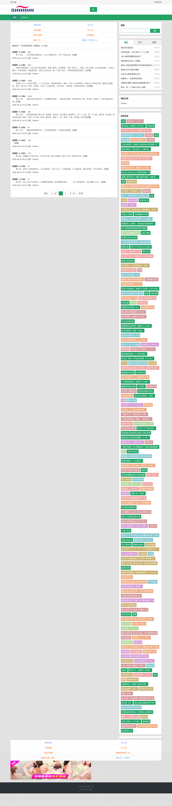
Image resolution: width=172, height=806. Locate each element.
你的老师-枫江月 (146, 689)
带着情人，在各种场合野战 (131, 78)
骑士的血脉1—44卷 (129, 298)
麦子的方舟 (147, 484)
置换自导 (150, 666)
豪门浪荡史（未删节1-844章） (134, 317)
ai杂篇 (124, 200)
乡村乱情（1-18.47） (149, 345)
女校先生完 (144, 200)
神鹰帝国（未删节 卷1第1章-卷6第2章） (138, 224)
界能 (123, 400)
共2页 (81, 193)
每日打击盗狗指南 (129, 605)
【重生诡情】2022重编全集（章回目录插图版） (140, 447)
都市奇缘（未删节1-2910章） (133, 126)
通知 (146, 293)
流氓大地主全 (127, 540)
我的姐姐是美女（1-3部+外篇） (134, 354)
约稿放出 (125, 493)
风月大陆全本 (132, 452)
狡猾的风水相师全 (129, 270)
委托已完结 (131, 400)
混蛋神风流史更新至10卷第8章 (134, 582)
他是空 (144, 470)
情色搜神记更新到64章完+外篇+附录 (136, 433)
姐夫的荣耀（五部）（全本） (133, 331)
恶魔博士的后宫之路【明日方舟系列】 (137, 158)
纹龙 (151, 196)
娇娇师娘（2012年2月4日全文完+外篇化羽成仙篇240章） (139, 154)
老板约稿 (148, 405)
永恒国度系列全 (147, 307)
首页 (14, 17)
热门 (140, 42)
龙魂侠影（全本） (129, 205)
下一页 (72, 193)
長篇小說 (138, 642)
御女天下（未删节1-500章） (140, 670)
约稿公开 (148, 442)
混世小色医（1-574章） (131, 721)
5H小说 (90, 30)
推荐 (154, 42)
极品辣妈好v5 (127, 642)
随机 (126, 42)
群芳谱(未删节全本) (145, 391)
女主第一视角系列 (129, 391)
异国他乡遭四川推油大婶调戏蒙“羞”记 (135, 83)
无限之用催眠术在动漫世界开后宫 (135, 656)
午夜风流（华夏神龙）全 (131, 191)
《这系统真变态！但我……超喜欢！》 (137, 419)
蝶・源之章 (126, 624)
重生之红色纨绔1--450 (130, 275)
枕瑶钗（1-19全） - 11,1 (22, 96)
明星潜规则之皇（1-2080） (132, 135)
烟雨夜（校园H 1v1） (90, 40)
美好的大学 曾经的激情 (130, 70)
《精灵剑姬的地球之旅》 (131, 596)
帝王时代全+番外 (128, 428)
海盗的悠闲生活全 (129, 726)
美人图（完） (127, 703)
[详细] (74, 55)
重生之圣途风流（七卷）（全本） (134, 526)
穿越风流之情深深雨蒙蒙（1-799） (135, 438)
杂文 (123, 452)
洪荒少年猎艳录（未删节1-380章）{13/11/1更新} (139, 289)
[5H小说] (23, 9)
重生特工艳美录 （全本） (144, 396)
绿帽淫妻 (125, 140)
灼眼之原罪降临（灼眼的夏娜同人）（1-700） (139, 572)
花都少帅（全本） (138, 493)
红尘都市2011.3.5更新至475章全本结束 (137, 256)
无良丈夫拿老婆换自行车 (130, 74)
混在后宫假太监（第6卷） (132, 586)
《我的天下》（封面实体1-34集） (134, 414)
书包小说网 (37, 35)
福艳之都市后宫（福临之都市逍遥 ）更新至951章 (139, 177)
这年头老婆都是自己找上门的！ (134, 521)
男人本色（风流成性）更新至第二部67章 (138, 698)
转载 (123, 679)
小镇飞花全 (126, 531)
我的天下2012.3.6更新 (130, 345)
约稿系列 (148, 135)
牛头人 (124, 363)
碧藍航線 (146, 721)
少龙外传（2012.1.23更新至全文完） (136, 131)
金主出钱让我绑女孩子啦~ (144, 703)
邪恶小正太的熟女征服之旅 (132, 293)
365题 (150, 554)
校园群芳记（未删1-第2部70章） (134, 684)
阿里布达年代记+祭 (129, 238)
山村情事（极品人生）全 (131, 484)
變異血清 (143, 717)
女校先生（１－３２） (141, 638)
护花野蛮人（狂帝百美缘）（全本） (135, 265)
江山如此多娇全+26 (129, 554)
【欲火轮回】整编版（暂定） (133, 666)
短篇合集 (125, 247)
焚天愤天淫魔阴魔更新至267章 (134, 498)
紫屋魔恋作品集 (128, 372)
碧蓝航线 (146, 191)
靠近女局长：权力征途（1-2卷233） (136, 149)
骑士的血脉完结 (128, 321)
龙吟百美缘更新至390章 (147, 726)
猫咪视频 (37, 25)
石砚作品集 (150, 545)
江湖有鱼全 (142, 303)
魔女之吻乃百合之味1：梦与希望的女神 (137, 591)
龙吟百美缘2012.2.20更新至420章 (135, 377)
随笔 (156, 135)
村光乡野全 (152, 582)
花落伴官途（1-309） (142, 675)
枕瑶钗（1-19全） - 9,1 (21, 52)
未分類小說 (140, 372)
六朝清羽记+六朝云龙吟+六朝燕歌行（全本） (139, 210)
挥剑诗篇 (125, 163)
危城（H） (37, 40)
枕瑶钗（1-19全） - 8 (20, 127)
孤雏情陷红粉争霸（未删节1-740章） (136, 326)
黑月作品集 (133, 200)
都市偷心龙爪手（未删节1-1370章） (136, 168)
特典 (139, 270)
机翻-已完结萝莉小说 (147, 298)
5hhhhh (25, 17)
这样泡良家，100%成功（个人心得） (135, 52)
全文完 (133, 303)
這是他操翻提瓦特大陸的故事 (133, 475)
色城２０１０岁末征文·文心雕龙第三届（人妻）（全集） (140, 535)
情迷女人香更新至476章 (131, 251)
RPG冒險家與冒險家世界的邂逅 (134, 228)
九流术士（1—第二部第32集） (134, 410)
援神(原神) (126, 568)
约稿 (123, 121)
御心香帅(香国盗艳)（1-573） (133, 312)
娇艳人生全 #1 (152, 475)
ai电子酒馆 (145, 233)
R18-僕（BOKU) (139, 624)
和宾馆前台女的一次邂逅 (130, 61)
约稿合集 (125, 303)
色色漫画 (37, 30)
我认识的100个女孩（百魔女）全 (135, 610)
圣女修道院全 (127, 396)
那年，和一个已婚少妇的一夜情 (133, 87)
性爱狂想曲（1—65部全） (132, 461)
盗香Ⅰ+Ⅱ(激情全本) (130, 717)
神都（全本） (127, 693)
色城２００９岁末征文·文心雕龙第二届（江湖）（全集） (140, 647)
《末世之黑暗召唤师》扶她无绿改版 (136, 242)
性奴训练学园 (138, 479)
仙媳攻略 (125, 652)
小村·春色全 (126, 545)
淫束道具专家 (127, 661)
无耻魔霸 (142, 554)
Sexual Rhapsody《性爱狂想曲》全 (136, 172)
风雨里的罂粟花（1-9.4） (132, 284)
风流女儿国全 (127, 214)
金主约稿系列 (136, 652)
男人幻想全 (126, 479)
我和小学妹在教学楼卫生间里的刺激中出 (137, 65)
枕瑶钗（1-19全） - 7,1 (21, 153)
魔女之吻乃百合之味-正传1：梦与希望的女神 (139, 633)
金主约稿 (152, 363)
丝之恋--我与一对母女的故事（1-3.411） (137, 358)
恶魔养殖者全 (132, 679)
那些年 (124, 670)
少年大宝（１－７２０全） (132, 405)
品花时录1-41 (127, 731)
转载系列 (125, 349)
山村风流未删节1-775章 (143, 424)
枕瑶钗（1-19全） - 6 (20, 166)
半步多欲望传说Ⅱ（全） (144, 661)
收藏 (134, 614)
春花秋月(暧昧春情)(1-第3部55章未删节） (138, 559)
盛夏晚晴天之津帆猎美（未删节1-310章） (138, 465)
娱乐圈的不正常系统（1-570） (143, 349)
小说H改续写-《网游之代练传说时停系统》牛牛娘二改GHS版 (139, 144)
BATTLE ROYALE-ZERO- (141, 247)
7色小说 (90, 25)
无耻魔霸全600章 (141, 214)
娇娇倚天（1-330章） (130, 489)
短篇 (123, 182)
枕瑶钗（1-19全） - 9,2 (21, 65)
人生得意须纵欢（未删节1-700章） (135, 382)
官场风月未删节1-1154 (130, 335)
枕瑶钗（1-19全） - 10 (21, 112)
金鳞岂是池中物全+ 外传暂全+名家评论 (137, 712)
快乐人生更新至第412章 (131, 517)
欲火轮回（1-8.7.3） (130, 628)
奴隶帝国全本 (127, 675)
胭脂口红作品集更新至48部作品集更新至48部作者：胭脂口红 (139, 186)
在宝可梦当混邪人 (138, 140)
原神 (155, 675)
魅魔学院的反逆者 (129, 386)
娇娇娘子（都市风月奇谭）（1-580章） (137, 219)
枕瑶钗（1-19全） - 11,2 (22, 81)
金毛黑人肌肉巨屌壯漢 (130, 470)
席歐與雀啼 (131, 182)
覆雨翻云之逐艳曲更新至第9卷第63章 (136, 456)
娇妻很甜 (90, 35)
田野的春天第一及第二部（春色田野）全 (137, 600)
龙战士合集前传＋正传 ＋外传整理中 (136, 503)
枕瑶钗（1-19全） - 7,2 (21, 140)
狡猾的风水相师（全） (130, 307)
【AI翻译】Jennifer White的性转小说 (136, 512)
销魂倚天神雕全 (147, 489)
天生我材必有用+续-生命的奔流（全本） (137, 619)
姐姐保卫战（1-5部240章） (132, 442)
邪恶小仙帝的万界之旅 (138, 363)
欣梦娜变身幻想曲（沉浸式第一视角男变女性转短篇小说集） (139, 368)
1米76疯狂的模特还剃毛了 (131, 56)
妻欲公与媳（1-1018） (143, 540)
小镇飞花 (152, 526)
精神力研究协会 (128, 261)
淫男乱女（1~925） (135, 121)
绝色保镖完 (126, 638)
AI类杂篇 (154, 293)
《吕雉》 (141, 386)
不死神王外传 (127, 577)
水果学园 (150, 140)
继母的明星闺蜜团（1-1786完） (134, 340)
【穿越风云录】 (151, 279)
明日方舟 (146, 251)
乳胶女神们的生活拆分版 (131, 707)
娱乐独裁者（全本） (129, 689)
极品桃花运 (151, 386)
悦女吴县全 (126, 614)
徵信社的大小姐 (150, 652)
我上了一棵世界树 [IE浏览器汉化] (135, 196)
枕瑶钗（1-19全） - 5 (20, 179)
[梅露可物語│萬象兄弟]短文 (132, 279)
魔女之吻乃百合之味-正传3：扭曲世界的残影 (139, 563)
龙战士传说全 (127, 424)
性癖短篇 (150, 126)
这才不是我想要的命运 (130, 233)
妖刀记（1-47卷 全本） (146, 428)
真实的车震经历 (127, 48)
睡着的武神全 (138, 545)
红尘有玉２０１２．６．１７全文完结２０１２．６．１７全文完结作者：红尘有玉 (139, 549)
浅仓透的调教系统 (129, 507)
